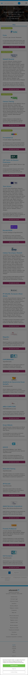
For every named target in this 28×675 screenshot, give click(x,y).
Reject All (14, 668)
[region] (14, 666)
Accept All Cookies (14, 665)
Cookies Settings (14, 672)
